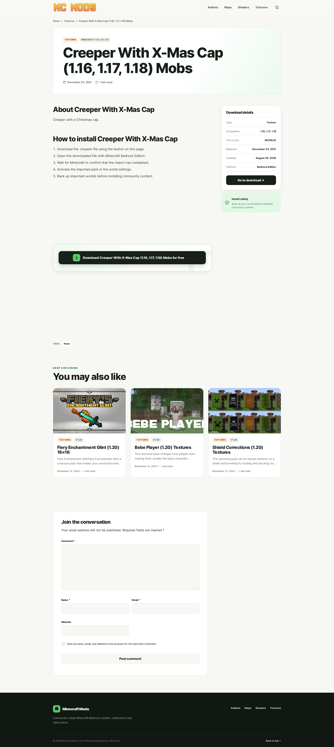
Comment (68, 541)
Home (56, 21)
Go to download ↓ (251, 180)
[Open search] (277, 7)
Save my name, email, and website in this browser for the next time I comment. (112, 643)
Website (66, 622)
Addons (213, 7)
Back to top (273, 740)
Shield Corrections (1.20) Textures (237, 450)
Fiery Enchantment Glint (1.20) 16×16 (88, 450)
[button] (132, 257)
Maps (228, 7)
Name (65, 600)
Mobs (67, 343)
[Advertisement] (132, 209)
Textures (261, 7)
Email (136, 600)
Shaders (243, 7)
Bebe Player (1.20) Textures (163, 447)
